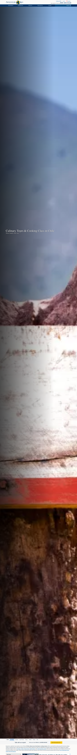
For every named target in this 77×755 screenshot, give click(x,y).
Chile (7, 739)
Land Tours (21, 739)
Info (37, 739)
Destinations (10, 5)
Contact (49, 5)
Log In (64, 1)
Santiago (18, 748)
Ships (26, 739)
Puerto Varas (26, 748)
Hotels (30, 739)
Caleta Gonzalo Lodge (41, 748)
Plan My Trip (40, 5)
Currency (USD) (58, 1)
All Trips (12, 739)
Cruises (16, 739)
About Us (30, 5)
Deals (34, 739)
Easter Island (32, 748)
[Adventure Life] (14, 2)
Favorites (68, 1)
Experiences (20, 5)
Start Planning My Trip (56, 742)
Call (43, 742)
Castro (22, 748)
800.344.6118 (65, 3)
